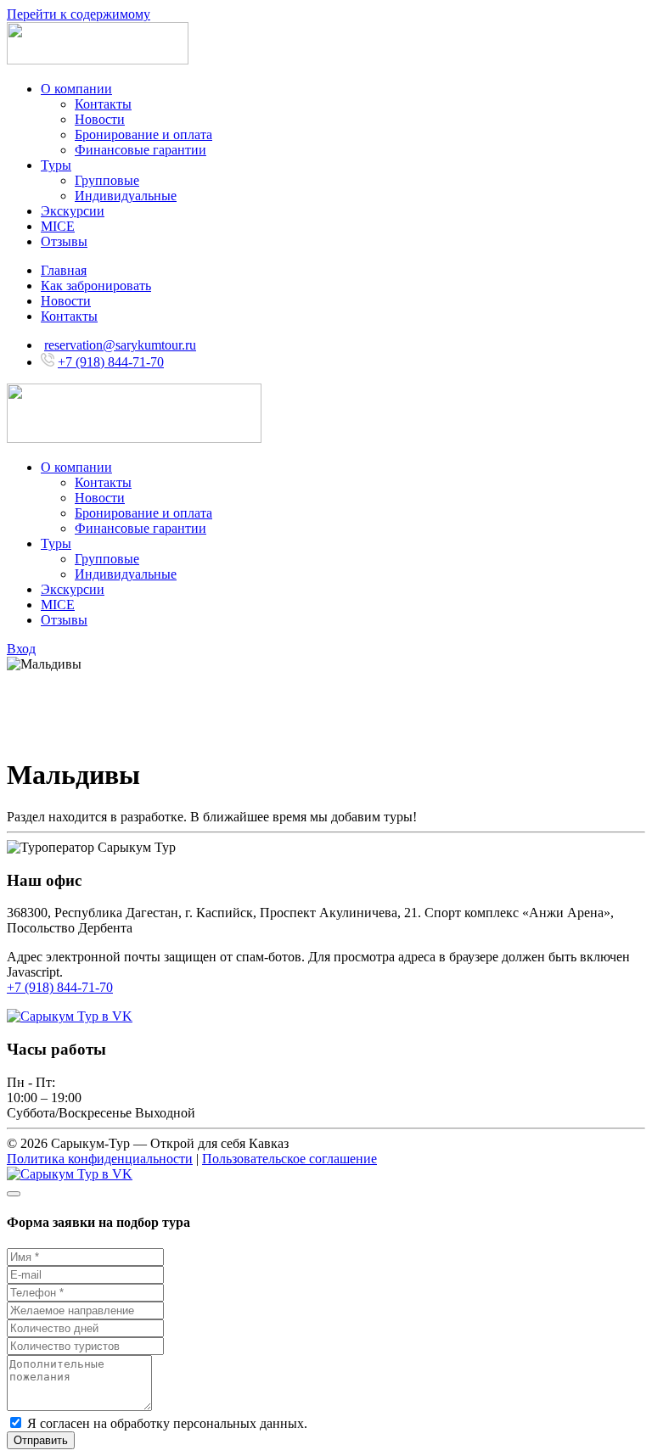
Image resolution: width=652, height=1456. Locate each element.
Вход (21, 648)
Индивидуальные (126, 195)
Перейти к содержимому (78, 14)
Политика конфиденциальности (100, 1158)
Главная (64, 270)
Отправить (41, 1440)
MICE (58, 226)
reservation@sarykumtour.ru (120, 345)
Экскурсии (72, 211)
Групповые (107, 180)
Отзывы (64, 241)
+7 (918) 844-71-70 (111, 362)
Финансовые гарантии (140, 150)
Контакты (103, 104)
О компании (76, 88)
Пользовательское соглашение (289, 1158)
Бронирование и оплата (143, 134)
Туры (56, 165)
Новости (100, 119)
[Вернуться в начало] (97, 60)
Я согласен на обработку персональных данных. (165, 1423)
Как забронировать (96, 285)
